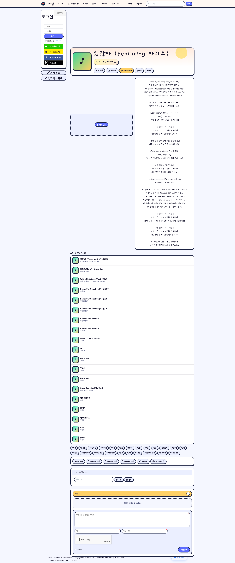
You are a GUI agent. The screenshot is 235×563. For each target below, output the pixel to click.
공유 (140, 70)
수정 (119, 480)
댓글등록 (184, 549)
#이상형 (137, 453)
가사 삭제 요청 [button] (159, 461)
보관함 (104, 4)
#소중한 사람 (98, 453)
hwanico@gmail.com (64, 560)
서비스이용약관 (66, 558)
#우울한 (74, 453)
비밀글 (79, 549)
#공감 (121, 453)
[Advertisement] (132, 28)
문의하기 (180, 557)
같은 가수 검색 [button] (112, 461)
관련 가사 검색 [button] (95, 461)
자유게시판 (115, 4)
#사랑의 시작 (86, 453)
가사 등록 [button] (55, 72)
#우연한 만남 (110, 453)
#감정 (183, 448)
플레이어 (95, 4)
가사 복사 (79, 461)
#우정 (113, 448)
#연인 (121, 448)
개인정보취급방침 (54, 558)
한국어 (129, 4)
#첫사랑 (82, 448)
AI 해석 (85, 4)
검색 (188, 4)
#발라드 (129, 448)
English (138, 4)
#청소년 (174, 448)
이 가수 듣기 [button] (127, 70)
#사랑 (74, 448)
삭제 (129, 480)
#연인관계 (164, 448)
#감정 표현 (162, 453)
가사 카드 (113, 70)
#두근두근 (93, 448)
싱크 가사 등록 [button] (54, 78)
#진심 (155, 448)
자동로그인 (50, 41)
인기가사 (61, 4)
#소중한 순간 (174, 453)
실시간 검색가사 (73, 4)
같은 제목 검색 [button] (129, 461)
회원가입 (60, 13)
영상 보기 (102, 125)
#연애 (129, 453)
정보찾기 (59, 41)
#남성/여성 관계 (150, 453)
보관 (150, 70)
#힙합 (138, 448)
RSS (75, 560)
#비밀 (146, 448)
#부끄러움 (103, 448)
